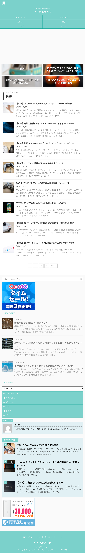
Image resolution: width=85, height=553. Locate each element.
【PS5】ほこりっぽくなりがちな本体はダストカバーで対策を (44, 103)
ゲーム (63, 26)
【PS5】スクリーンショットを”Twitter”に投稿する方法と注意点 (45, 243)
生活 (63, 22)
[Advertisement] (42, 45)
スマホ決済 (64, 17)
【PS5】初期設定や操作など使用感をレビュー (40, 482)
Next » (53, 266)
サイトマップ (58, 537)
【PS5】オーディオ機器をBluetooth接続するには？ (39, 163)
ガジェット (21, 22)
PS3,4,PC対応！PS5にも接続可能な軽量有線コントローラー (43, 183)
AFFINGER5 (63, 550)
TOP (24, 537)
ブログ (21, 26)
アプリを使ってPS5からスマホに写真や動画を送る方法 (41, 203)
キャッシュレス (21, 17)
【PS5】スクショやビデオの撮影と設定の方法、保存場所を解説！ (46, 223)
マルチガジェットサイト (42, 547)
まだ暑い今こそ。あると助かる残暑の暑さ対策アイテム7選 (43, 366)
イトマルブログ (42, 12)
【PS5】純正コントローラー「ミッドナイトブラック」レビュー (45, 143)
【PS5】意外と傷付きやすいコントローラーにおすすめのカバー (45, 123)
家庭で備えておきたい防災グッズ (31, 323)
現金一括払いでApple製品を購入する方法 (37, 445)
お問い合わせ (48, 537)
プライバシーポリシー (34, 537)
